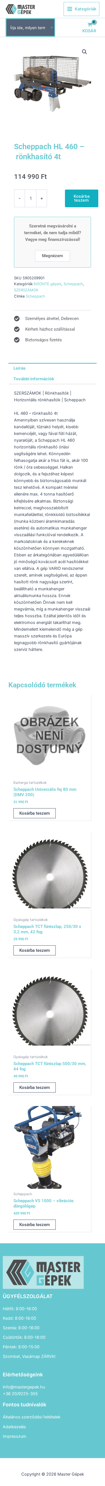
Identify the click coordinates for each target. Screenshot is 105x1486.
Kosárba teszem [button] (34, 813)
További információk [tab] (33, 378)
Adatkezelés (14, 1426)
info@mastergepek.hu (24, 1387)
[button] (85, 52)
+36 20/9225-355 (20, 1393)
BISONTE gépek (47, 284)
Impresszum (14, 1436)
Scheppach (73, 284)
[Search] (52, 27)
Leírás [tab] (19, 368)
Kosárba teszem (82, 198)
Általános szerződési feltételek (31, 1417)
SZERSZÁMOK (26, 290)
